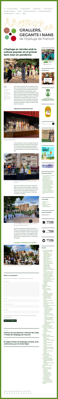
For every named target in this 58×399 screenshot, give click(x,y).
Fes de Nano (46, 330)
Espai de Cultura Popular (27, 146)
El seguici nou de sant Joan (48, 325)
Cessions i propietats (47, 368)
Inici (4, 8)
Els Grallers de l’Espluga (9, 11)
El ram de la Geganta (48, 313)
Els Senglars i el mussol (48, 274)
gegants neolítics (7, 96)
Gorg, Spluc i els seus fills (48, 293)
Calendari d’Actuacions (47, 286)
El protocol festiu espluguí (45, 11)
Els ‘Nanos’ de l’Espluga (12, 8)
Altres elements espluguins (29, 11)
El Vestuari (45, 370)
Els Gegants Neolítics (25, 8)
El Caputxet (46, 292)
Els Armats (45, 334)
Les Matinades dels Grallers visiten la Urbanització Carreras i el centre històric (48, 189)
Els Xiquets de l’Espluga (48, 275)
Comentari (6, 281)
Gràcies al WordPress (27, 391)
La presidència (46, 377)
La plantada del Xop (47, 280)
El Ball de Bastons (47, 265)
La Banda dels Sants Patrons (49, 279)
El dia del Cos (46, 312)
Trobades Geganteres (47, 206)
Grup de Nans (45, 205)
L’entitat (18, 13)
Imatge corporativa (47, 373)
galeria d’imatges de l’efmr (25, 242)
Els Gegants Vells (36, 8)
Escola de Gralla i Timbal (48, 359)
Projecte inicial (46, 353)
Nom (5, 298)
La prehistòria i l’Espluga (48, 347)
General (44, 203)
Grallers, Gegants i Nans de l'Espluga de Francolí (13, 391)
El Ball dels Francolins (48, 268)
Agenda (24, 13)
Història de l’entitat (47, 372)
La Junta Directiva (47, 376)
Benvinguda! (45, 285)
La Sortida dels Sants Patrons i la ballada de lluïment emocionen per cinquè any (48, 185)
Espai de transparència (47, 367)
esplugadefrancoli (7, 89)
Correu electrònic (9, 304)
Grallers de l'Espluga (7, 93)
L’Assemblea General (47, 374)
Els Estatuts (46, 371)
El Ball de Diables (47, 267)
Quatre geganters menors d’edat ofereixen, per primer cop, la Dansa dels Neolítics (48, 181)
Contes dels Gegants (8, 13)
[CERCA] (53, 124)
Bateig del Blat (46, 338)
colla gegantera (7, 92)
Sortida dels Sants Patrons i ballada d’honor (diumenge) (49, 323)
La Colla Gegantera (47, 8)
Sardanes (45, 283)
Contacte (19, 11)
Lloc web (6, 309)
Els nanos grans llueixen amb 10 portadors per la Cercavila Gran (48, 192)
